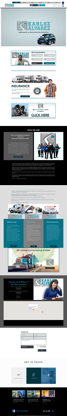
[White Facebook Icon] (48, 375)
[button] (40, 115)
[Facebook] (13, 411)
